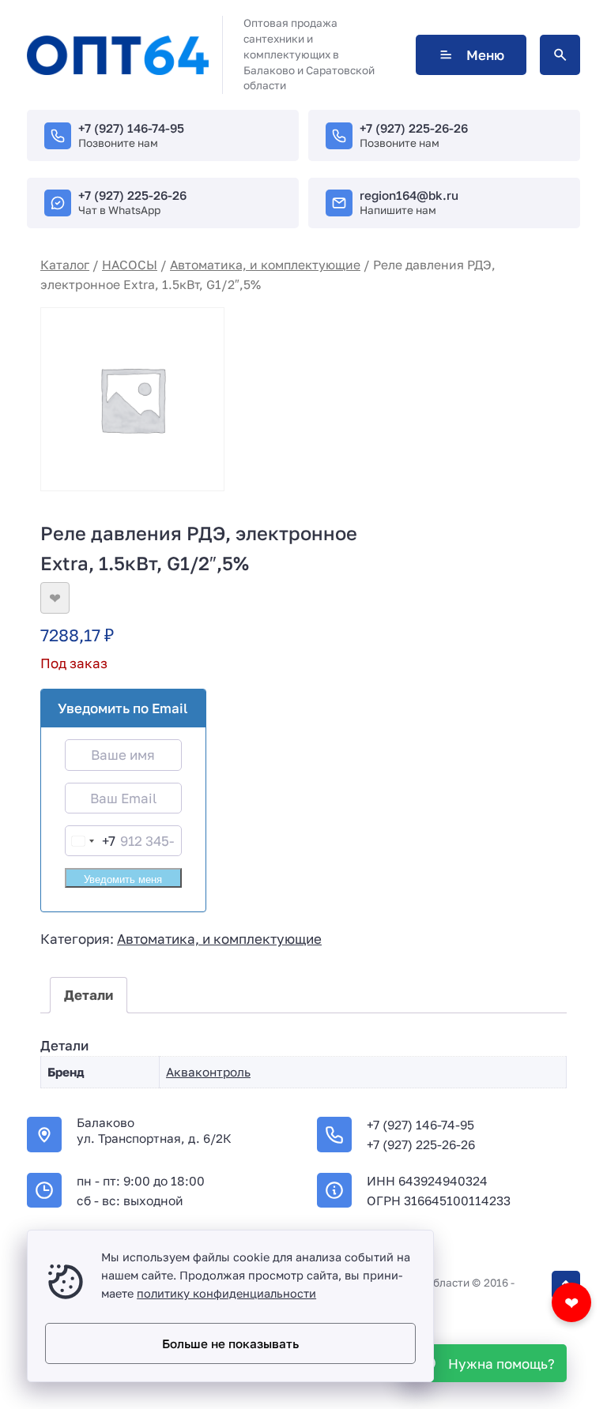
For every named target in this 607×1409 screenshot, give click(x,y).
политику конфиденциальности (226, 1293)
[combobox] (90, 840)
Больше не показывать (230, 1343)
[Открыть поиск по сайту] (560, 55)
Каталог (64, 264)
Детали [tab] (88, 994)
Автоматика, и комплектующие (265, 264)
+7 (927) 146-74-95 (131, 128)
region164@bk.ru (409, 195)
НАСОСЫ (129, 264)
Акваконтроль (208, 1072)
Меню (485, 55)
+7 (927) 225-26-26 (414, 128)
